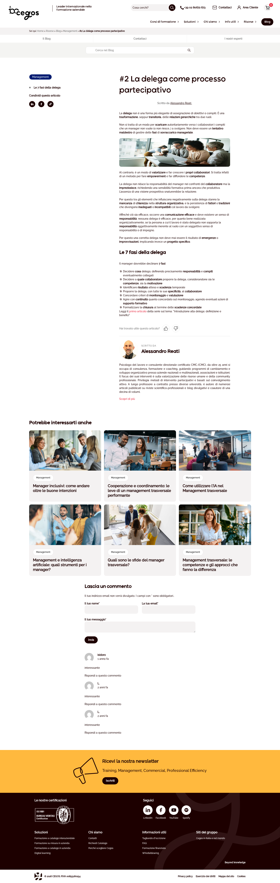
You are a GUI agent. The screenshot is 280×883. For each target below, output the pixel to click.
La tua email (155, 603)
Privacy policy (185, 876)
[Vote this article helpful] (166, 328)
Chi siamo (95, 832)
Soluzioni (41, 832)
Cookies (241, 876)
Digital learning (42, 853)
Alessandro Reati (181, 103)
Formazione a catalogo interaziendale (54, 838)
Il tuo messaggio (101, 619)
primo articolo (137, 311)
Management (70, 31)
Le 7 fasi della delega (47, 87)
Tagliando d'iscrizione (154, 838)
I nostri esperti (233, 38)
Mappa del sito (226, 876)
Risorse (50, 31)
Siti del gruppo (207, 832)
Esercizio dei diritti (205, 876)
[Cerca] (172, 7)
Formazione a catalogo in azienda (52, 848)
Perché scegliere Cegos (100, 848)
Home (40, 31)
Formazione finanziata (154, 848)
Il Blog (47, 38)
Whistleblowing (150, 853)
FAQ (144, 843)
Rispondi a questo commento (103, 675)
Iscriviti (110, 780)
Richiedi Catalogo (97, 843)
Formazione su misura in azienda (52, 843)
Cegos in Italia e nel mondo (210, 838)
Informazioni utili (154, 832)
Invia (91, 639)
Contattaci (140, 38)
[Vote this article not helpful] (176, 328)
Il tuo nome (97, 603)
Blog (58, 31)
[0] (267, 8)
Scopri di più (127, 398)
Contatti (92, 838)
